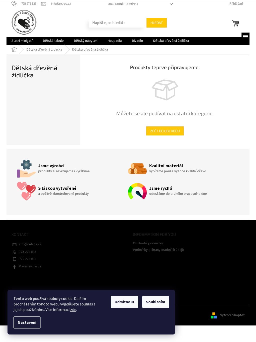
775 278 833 (27, 251)
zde (73, 309)
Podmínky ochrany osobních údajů (158, 249)
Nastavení (27, 322)
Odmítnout (124, 302)
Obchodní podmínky (123, 4)
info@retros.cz (30, 244)
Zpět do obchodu (165, 131)
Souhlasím (155, 302)
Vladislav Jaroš (30, 266)
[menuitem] (22, 41)
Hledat (156, 23)
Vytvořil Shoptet (232, 315)
